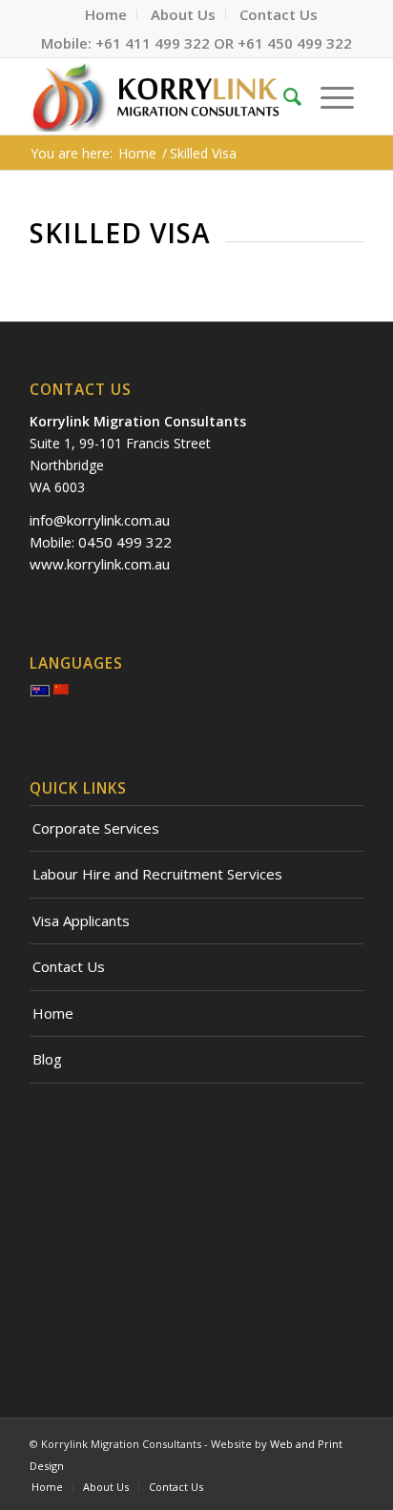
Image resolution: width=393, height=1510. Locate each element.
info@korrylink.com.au (100, 519)
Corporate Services (95, 828)
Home (52, 1013)
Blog (47, 1058)
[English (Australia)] (40, 692)
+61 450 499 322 (295, 42)
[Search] (292, 96)
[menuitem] (106, 14)
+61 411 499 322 (152, 42)
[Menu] (337, 96)
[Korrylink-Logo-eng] (163, 96)
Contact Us (68, 966)
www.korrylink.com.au (100, 563)
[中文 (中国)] (61, 690)
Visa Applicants (81, 920)
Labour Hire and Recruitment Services (157, 873)
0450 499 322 (125, 541)
